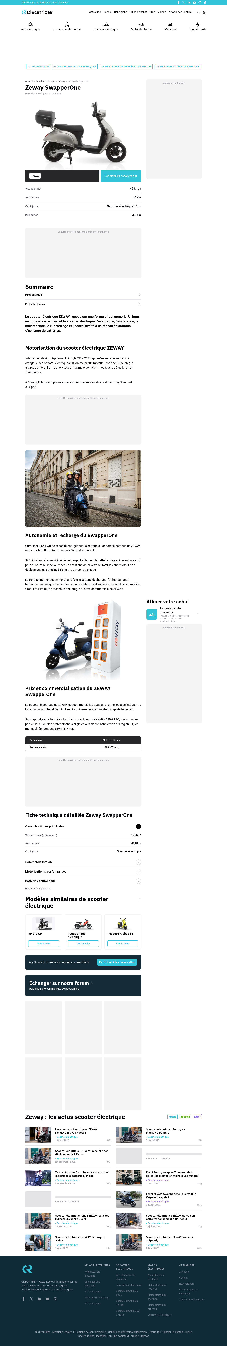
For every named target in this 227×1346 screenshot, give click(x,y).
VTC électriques (93, 1303)
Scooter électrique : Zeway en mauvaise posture (165, 1131)
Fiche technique (35, 304)
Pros (152, 12)
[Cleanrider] (37, 12)
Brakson (144, 1336)
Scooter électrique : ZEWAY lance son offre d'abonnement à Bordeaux (170, 1217)
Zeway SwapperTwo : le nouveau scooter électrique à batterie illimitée (81, 1174)
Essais (108, 12)
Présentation (33, 294)
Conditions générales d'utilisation (127, 1332)
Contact (183, 1277)
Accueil (29, 81)
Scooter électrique (106, 29)
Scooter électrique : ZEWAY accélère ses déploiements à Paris (81, 1152)
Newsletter (175, 12)
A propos (184, 1271)
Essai (197, 1116)
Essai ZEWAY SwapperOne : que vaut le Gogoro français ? (171, 1195)
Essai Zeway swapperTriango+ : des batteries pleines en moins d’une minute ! (172, 1174)
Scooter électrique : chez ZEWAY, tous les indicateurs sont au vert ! (82, 1217)
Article (172, 1116)
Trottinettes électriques (191, 1299)
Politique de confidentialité (90, 1332)
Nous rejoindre (186, 1283)
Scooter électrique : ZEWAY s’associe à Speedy (170, 1238)
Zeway (61, 81)
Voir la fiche (43, 943)
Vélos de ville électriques (97, 1297)
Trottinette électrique (67, 29)
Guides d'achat (138, 12)
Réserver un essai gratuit (121, 176)
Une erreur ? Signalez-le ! (38, 888)
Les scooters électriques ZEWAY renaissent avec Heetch (76, 1131)
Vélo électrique (30, 29)
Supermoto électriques (160, 1315)
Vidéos (162, 12)
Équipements (198, 29)
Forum (188, 12)
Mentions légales (62, 1332)
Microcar (170, 29)
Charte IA (154, 1332)
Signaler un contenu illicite (177, 1332)
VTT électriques (93, 1291)
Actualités (95, 12)
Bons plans (120, 12)
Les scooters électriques (129, 1285)
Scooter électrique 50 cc (124, 206)
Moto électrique (141, 29)
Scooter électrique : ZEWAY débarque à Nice (79, 1238)
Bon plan (185, 1116)
